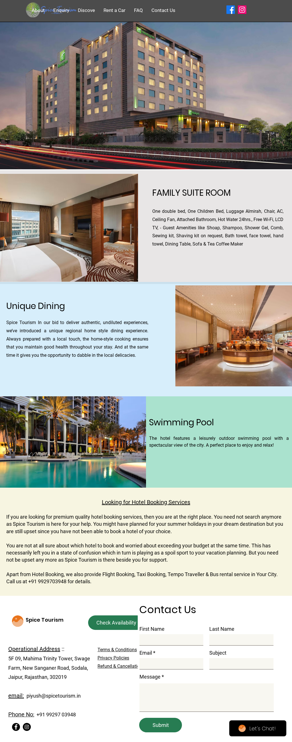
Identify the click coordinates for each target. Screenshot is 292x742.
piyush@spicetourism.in (54, 696)
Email (145, 653)
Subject (217, 653)
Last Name (221, 629)
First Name (152, 629)
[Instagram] (27, 727)
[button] (61, 10)
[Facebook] (16, 727)
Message (150, 676)
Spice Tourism (45, 619)
